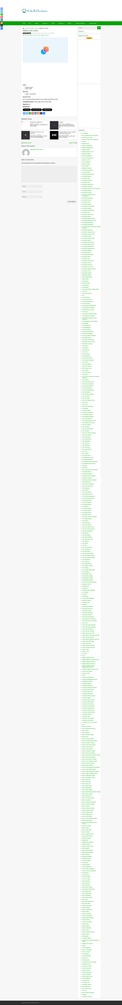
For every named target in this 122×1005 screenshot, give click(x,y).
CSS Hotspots (85, 431)
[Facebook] (1, 8)
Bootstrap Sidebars (87, 250)
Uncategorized (85, 960)
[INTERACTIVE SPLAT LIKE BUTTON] (25, 139)
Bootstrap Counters (87, 190)
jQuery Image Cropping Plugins (89, 773)
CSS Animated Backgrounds (89, 305)
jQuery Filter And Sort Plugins (89, 759)
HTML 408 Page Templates (89, 627)
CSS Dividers (85, 379)
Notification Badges (87, 856)
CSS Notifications (86, 482)
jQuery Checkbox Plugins (88, 742)
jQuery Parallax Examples (88, 808)
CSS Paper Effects (86, 492)
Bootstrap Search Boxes (88, 244)
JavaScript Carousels (87, 685)
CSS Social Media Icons (88, 527)
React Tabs (85, 899)
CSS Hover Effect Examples (89, 433)
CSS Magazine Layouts (88, 457)
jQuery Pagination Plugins (88, 804)
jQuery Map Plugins (87, 785)
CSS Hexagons (86, 426)
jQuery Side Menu (86, 825)
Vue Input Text (85, 982)
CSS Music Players (87, 478)
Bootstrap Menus (86, 216)
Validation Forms (86, 964)
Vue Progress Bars (86, 988)
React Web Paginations (88, 901)
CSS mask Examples (87, 459)
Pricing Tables (85, 875)
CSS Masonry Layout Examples (90, 461)
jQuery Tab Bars (86, 832)
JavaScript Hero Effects (88, 689)
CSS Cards (84, 352)
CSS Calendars (85, 350)
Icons (83, 655)
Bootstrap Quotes (86, 240)
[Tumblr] (1, 25)
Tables (83, 945)
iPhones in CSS (86, 673)
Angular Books (85, 143)
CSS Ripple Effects (87, 508)
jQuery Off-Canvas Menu (88, 798)
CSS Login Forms (86, 455)
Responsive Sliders (87, 922)
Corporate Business (87, 293)
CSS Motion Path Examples (89, 476)
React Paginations (86, 895)
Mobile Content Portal (87, 846)
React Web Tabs (86, 903)
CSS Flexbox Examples (88, 394)
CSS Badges (85, 323)
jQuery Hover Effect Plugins (89, 769)
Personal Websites (87, 866)
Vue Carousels (85, 980)
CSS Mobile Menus (87, 471)
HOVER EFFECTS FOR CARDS (89, 621)
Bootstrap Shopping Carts (88, 248)
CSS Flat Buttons (86, 392)
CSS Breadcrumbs (86, 337)
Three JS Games (86, 951)
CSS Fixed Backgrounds (88, 390)
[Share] (1, 28)
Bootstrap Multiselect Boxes (89, 220)
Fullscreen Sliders (86, 600)
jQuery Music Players (87, 794)
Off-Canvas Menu (86, 860)
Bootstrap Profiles (86, 236)
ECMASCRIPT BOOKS (87, 578)
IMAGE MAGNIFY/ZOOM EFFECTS (90, 659)
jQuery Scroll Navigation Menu (89, 818)
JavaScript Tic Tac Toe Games (89, 722)
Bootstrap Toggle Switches (89, 269)
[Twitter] (1, 11)
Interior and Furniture (87, 671)
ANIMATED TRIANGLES (36, 122)
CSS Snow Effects (86, 525)
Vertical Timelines (86, 974)
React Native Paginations (88, 889)
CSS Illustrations (86, 437)
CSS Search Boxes (86, 512)
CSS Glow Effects (86, 410)
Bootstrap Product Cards (88, 234)
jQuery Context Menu (87, 749)
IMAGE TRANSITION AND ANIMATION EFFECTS (88, 666)
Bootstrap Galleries (87, 204)
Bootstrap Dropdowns (87, 198)
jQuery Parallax (85, 806)
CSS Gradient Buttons (87, 414)
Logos (28, 35)
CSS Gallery (85, 408)
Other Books (85, 862)
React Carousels (86, 881)
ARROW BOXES (86, 149)
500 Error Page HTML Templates (90, 139)
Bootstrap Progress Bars (88, 238)
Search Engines (86, 926)
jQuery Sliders (85, 828)
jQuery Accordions (86, 726)
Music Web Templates (87, 850)
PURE (31, 35)
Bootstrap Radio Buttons (88, 242)
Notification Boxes (86, 858)
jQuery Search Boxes (87, 820)
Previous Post (27, 143)
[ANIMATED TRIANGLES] (25, 129)
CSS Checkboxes (86, 356)
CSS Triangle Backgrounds (88, 569)
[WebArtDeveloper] (34, 12)
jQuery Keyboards (86, 781)
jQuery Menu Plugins (87, 789)
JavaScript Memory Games (88, 695)
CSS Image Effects (87, 439)
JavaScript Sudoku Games (88, 712)
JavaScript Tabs (86, 716)
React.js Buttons (86, 907)
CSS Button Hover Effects (88, 341)
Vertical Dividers (86, 970)
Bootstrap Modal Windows (88, 218)
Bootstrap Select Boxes (88, 246)
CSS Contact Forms (87, 368)
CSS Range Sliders (86, 504)
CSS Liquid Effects (86, 449)
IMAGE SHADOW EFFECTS (88, 663)
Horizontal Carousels (87, 608)
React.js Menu (85, 911)
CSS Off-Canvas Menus (88, 484)
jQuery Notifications (87, 796)
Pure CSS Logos (33, 28)
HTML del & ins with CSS (88, 633)
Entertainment (85, 586)
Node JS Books (86, 854)
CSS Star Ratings (86, 535)
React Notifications (86, 893)
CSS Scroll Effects (86, 510)
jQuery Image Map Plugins (88, 775)
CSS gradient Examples (88, 416)
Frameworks (85, 596)
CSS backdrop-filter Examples (89, 313)
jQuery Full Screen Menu (88, 763)
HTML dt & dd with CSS (88, 637)
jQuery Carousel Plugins (88, 738)
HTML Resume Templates (88, 645)
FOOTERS (84, 594)
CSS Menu (84, 465)
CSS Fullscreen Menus (87, 406)
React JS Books (86, 885)
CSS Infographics (86, 441)
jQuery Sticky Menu (87, 830)
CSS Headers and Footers (88, 422)
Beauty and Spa (86, 164)
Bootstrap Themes (86, 262)
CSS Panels (85, 490)
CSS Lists (84, 451)
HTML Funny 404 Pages (88, 641)
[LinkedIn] (1, 20)
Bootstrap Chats (86, 182)
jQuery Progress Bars (87, 812)
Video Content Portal (87, 976)
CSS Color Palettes (87, 366)
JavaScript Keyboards (87, 693)
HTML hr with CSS (86, 643)
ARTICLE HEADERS (87, 156)
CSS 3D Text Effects (87, 299)
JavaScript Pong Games (88, 704)
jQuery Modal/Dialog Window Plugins (91, 791)
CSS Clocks (85, 362)
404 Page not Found (87, 137)
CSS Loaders (85, 453)
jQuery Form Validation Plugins (89, 761)
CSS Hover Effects (86, 435)
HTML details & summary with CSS (90, 635)
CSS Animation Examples (88, 307)
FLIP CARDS (85, 592)
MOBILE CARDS (86, 844)
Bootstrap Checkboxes (87, 184)
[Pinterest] (1, 17)
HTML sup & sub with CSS (88, 647)
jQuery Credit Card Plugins (88, 753)
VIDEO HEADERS (86, 978)
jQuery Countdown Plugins (88, 751)
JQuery (36, 23)
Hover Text (84, 623)
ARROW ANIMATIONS (87, 147)
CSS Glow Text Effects (87, 412)
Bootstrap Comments (87, 186)
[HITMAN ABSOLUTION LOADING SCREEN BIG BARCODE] (54, 139)
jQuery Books (85, 730)
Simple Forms (85, 930)
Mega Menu (85, 840)
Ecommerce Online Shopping (89, 582)
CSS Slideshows (86, 522)
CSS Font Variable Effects (88, 400)
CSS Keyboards (86, 445)
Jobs (83, 724)
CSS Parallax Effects (87, 494)
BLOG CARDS (85, 166)
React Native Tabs (86, 891)
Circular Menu (85, 285)
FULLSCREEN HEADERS (88, 598)
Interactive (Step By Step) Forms (90, 669)
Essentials (84, 588)
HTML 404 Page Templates (89, 625)
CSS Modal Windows (87, 473)
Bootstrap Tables (86, 256)
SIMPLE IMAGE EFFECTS (88, 932)
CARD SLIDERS (86, 283)
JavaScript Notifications (88, 702)
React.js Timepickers (87, 915)
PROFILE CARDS (86, 877)
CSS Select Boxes (86, 514)
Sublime (69, 23)
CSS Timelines (85, 561)
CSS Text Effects (86, 549)
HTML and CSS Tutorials (88, 631)
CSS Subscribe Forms (87, 539)
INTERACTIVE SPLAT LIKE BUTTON (37, 132)
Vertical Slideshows (87, 972)
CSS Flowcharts (86, 398)
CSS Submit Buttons (87, 537)
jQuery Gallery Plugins (87, 765)
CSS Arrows (85, 311)
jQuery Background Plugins (88, 728)
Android (84, 141)
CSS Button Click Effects (88, 339)
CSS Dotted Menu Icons (88, 382)
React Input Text (86, 883)
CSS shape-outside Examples (89, 516)
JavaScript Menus (86, 697)
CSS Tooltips (85, 567)
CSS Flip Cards (86, 396)
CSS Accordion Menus (87, 301)
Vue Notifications (86, 986)
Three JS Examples (87, 949)
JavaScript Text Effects (88, 720)
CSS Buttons (85, 345)
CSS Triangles (85, 572)
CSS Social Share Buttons (88, 529)
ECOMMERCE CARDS (87, 580)
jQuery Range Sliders (87, 814)
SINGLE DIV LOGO (45, 35)
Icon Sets (84, 653)
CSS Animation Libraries (88, 309)
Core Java (84, 291)
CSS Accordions (86, 303)
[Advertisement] (74, 11)
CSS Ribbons (85, 506)
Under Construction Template (89, 962)
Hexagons (84, 604)
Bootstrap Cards (86, 178)
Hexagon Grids (85, 602)
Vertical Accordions (87, 966)
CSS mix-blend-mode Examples (90, 469)
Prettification (85, 872)
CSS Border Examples (87, 333)
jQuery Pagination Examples (89, 802)
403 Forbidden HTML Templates (90, 135)
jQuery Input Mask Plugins (88, 777)
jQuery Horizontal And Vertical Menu (91, 767)
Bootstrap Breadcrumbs (88, 174)
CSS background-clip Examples (90, 321)
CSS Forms (85, 402)
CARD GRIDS (85, 279)
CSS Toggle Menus (87, 563)
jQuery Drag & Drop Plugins (89, 757)
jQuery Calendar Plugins (88, 734)
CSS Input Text (85, 443)
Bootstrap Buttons (86, 176)
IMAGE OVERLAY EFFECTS (88, 661)
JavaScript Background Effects (89, 679)
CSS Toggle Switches (87, 565)
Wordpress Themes (87, 996)
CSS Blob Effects (86, 325)
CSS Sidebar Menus (87, 518)
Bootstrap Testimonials (88, 260)
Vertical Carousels (86, 968)
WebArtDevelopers (37, 33)
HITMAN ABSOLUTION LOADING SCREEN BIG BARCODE (67, 132)
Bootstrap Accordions (87, 170)
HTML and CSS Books (87, 629)
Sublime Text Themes (87, 943)
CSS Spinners (85, 533)
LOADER (61, 122)
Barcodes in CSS (86, 160)
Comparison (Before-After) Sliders (90, 289)
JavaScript (44, 23)
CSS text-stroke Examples (88, 557)
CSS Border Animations (88, 331)
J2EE (83, 675)
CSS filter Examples (87, 388)
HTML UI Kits (85, 649)
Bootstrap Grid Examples (88, 206)
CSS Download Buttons (88, 384)
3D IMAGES (85, 133)
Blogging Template (86, 168)
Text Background (86, 947)
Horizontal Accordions (87, 606)
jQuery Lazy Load (86, 783)
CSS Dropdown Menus (87, 386)
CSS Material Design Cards (89, 463)
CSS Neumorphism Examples (89, 480)
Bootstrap (61, 23)
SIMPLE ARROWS (86, 928)
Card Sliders (85, 281)
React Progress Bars (87, 897)
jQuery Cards (85, 736)
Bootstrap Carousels (87, 180)
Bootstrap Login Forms (87, 214)
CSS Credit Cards (86, 372)
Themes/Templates (80, 23)
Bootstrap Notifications (88, 224)
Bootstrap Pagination (87, 230)
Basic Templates (86, 162)
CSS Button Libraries (87, 343)
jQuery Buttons (85, 732)
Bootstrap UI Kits (86, 271)
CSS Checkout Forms (87, 358)
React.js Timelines (86, 913)
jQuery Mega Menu (86, 787)
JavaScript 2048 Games (88, 677)
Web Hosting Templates (88, 992)
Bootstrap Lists (86, 212)
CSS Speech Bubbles (87, 531)
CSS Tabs (84, 545)
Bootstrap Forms (86, 202)
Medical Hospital (86, 838)
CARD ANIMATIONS (87, 277)
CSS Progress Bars (87, 500)
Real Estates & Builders (88, 917)
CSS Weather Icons (87, 574)
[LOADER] (54, 129)
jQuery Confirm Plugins (87, 747)
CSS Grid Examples (87, 418)
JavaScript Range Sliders (88, 708)
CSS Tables (85, 543)
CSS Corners (85, 370)
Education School (86, 584)
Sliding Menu (85, 936)
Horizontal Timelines (87, 614)
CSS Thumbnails (86, 559)
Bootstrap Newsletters (87, 222)
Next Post (72, 143)
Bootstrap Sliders (86, 252)
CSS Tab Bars (85, 541)
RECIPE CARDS (86, 919)
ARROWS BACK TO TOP (88, 151)
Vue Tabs (84, 990)
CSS (29, 23)
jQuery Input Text (86, 779)
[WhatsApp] (1, 14)
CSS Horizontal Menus (87, 429)
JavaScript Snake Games (88, 710)
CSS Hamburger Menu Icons (89, 420)
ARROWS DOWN (86, 153)
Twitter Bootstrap (86, 956)
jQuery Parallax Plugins (87, 810)
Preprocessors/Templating (89, 870)
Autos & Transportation (87, 158)
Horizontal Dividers (87, 610)
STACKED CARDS (86, 938)
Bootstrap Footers (86, 200)
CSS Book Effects (86, 329)
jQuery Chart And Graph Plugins (89, 740)
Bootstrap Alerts (86, 172)
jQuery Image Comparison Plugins (90, 771)
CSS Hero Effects (86, 424)
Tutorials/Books (92, 23)
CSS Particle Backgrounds (88, 496)
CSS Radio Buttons (86, 502)
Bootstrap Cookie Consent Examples (91, 188)
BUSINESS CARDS (86, 275)
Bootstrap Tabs (86, 258)
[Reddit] (1, 22)
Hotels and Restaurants (88, 616)
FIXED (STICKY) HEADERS (88, 590)
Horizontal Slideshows (87, 612)
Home (24, 23)
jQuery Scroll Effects (87, 816)
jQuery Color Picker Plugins (89, 744)
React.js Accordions (87, 905)
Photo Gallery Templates (88, 868)
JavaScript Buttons (86, 683)
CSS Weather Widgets (87, 576)
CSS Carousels (86, 354)
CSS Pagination (86, 488)
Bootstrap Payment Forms (88, 232)
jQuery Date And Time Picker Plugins (91, 755)
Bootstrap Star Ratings (87, 254)
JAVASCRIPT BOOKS (87, 681)
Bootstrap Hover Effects (88, 210)
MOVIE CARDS (85, 848)
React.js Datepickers (87, 909)
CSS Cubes (85, 374)
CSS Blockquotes (86, 327)
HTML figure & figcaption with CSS (90, 639)
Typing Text (85, 958)
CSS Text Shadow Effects (88, 555)
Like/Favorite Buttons (87, 836)
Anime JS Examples (87, 145)
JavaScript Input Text (87, 691)
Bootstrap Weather (86, 273)
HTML (53, 23)
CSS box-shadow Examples (89, 335)
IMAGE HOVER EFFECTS (88, 657)
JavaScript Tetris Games (88, 718)
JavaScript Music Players (88, 700)
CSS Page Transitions (87, 486)
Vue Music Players (86, 984)
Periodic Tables (86, 864)
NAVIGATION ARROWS (87, 852)
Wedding (84, 994)
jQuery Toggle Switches (88, 834)
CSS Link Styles (86, 447)
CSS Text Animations (87, 547)
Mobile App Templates (87, 842)
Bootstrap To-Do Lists (87, 266)
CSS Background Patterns (88, 316)
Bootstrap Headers (86, 208)
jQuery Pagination (86, 800)
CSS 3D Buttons (86, 297)
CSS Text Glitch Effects (88, 553)
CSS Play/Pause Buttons (88, 498)
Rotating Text (85, 924)
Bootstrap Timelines (87, 264)
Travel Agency (85, 953)
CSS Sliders (85, 520)
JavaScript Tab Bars (87, 714)
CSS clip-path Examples (88, 360)
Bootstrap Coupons (87, 192)
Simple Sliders (85, 934)
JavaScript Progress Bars (88, 706)
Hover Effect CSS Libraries (88, 619)
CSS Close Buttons (86, 364)
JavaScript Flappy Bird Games (89, 687)
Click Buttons (85, 287)
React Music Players (87, 887)
